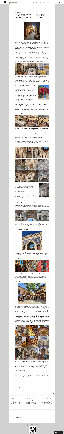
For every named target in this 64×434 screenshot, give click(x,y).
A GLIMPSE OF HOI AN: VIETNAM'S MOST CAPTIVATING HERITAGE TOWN (31, 398)
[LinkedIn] (34, 425)
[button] (52, 4)
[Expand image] (20, 69)
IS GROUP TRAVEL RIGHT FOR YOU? (16, 398)
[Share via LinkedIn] (19, 387)
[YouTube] (37, 425)
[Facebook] (30, 425)
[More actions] (48, 12)
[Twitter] (32, 425)
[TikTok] (39, 425)
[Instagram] (27, 425)
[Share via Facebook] (15, 387)
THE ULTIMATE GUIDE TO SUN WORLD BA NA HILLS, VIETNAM (47, 398)
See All (53, 393)
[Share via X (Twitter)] (17, 387)
